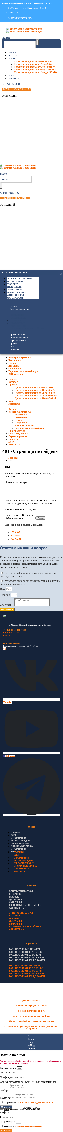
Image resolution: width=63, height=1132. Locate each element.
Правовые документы (31, 1000)
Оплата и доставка (19, 338)
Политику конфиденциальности (35, 1102)
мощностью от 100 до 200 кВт (27, 960)
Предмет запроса (8, 1122)
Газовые (12, 284)
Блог (11, 75)
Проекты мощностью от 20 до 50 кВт (34, 67)
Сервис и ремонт (18, 341)
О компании (18, 838)
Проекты (13, 58)
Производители (17, 335)
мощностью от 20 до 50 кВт (26, 955)
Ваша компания (8, 1068)
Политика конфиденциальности (31, 1006)
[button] (6, 37)
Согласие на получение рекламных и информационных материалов (31, 1027)
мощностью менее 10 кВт (24, 949)
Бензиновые (15, 281)
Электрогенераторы (20, 278)
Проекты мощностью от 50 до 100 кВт (35, 69)
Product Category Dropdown (19, 515)
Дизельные (14, 287)
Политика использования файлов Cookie (31, 1016)
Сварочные (14, 289)
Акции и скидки (20, 841)
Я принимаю (28, 1102)
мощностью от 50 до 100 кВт (26, 957)
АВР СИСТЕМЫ (19, 326)
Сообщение (7, 604)
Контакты (14, 78)
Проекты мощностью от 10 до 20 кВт (34, 64)
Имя (3, 589)
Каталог (13, 55)
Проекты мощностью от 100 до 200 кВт (35, 72)
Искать (40, 518)
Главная (13, 52)
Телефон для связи (10, 1077)
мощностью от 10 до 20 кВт (26, 952)
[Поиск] (37, 42)
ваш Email (5, 1072)
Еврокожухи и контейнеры (28, 329)
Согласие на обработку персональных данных (31, 1021)
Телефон (5, 594)
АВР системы (15, 298)
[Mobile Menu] (2, 25)
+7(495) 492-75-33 (11, 632)
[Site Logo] (24, 30)
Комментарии (7, 1098)
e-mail (7, 635)
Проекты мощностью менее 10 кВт (33, 61)
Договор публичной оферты (31, 1011)
